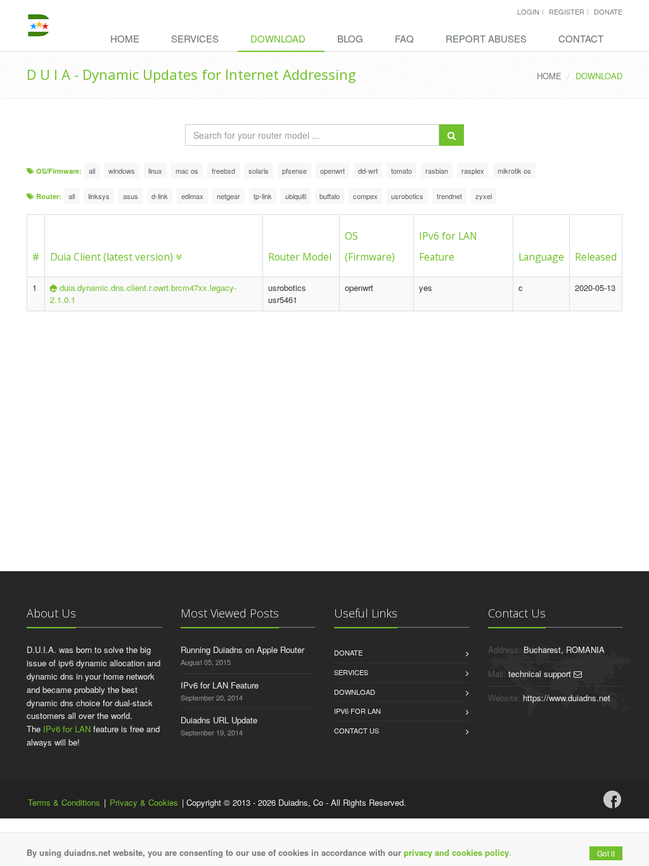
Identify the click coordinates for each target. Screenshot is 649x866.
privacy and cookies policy (456, 852)
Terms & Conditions (64, 802)
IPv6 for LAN (67, 729)
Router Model (299, 257)
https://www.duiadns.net (566, 698)
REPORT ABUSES (486, 38)
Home (124, 38)
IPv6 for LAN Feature (220, 685)
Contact (580, 38)
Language (541, 257)
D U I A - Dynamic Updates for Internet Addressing (191, 74)
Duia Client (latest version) (111, 257)
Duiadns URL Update (219, 720)
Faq (404, 38)
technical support (541, 674)
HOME (549, 76)
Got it (606, 853)
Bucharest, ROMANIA (564, 649)
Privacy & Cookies (144, 802)
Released (596, 257)
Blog (350, 38)
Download (277, 38)
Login (528, 11)
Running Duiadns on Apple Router (242, 649)
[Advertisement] (324, 412)
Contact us (356, 730)
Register (566, 11)
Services (195, 38)
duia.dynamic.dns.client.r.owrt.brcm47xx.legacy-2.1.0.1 (143, 293)
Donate (608, 11)
